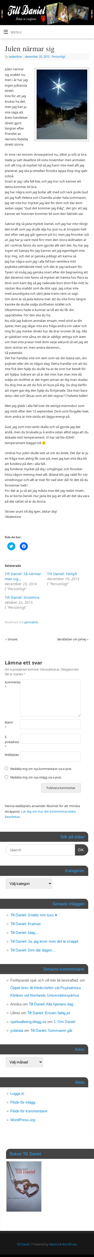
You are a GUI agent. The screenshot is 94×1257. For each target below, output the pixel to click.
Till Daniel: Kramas (25, 924)
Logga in (17, 1093)
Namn (8, 725)
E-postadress (8, 742)
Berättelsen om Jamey (72, 639)
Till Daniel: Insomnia (22, 597)
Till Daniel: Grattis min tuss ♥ (33, 915)
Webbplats (8, 755)
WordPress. (69, 1244)
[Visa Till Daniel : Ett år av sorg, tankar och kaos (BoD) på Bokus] (23, 1210)
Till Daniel (23, 1244)
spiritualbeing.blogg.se (28, 1022)
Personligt (58, 56)
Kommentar (8, 684)
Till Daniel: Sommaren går (51, 1030)
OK (79, 850)
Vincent (12, 639)
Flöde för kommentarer (29, 1111)
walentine (15, 56)
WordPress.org (22, 1120)
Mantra (54, 1244)
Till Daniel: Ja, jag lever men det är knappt (44, 941)
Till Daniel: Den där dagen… (33, 950)
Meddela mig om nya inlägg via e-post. (36, 777)
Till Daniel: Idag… (24, 932)
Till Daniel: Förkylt (62, 573)
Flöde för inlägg (22, 1102)
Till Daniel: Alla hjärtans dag (51, 1004)
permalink (31, 622)
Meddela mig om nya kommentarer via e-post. (41, 769)
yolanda (16, 1030)
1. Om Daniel (64, 1022)
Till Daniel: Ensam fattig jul (48, 1013)
